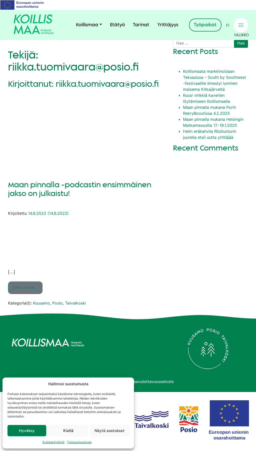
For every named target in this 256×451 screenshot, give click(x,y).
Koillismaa (87, 25)
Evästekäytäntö (53, 442)
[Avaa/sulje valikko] (241, 25)
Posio (57, 303)
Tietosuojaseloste (79, 442)
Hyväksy (27, 430)
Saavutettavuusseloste (152, 381)
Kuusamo (41, 303)
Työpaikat (205, 25)
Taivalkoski (75, 303)
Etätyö (117, 25)
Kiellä (68, 430)
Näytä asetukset (109, 430)
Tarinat (141, 25)
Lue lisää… (27, 288)
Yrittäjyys (167, 25)
